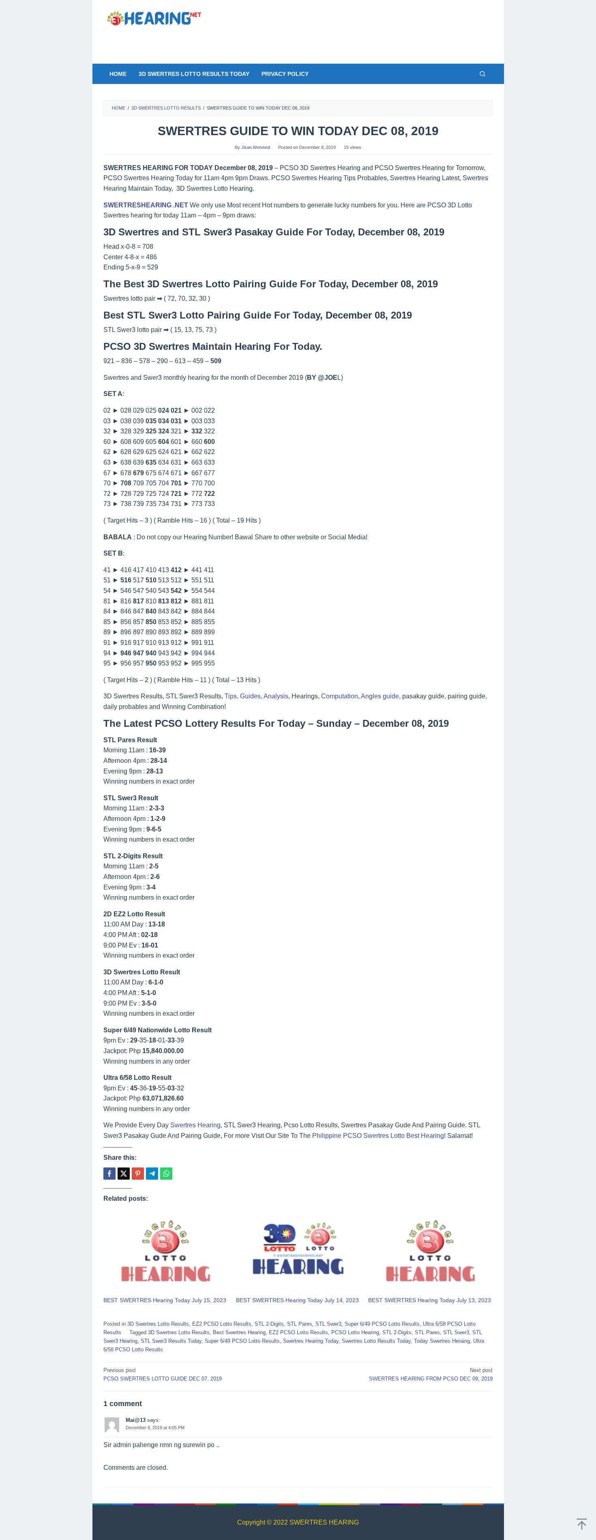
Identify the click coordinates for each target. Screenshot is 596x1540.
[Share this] (109, 1173)
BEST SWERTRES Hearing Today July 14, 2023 (297, 1300)
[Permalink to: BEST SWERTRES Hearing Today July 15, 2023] (165, 1252)
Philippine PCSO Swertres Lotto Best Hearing (378, 1135)
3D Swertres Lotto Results (158, 1324)
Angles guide (380, 696)
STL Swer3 (328, 1324)
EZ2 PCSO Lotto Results (221, 1324)
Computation (339, 696)
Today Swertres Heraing (442, 1341)
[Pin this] (138, 1173)
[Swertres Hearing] (154, 17)
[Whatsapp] (166, 1173)
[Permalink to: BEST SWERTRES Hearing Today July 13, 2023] (430, 1252)
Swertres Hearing (195, 1125)
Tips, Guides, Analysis (256, 696)
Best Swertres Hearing (239, 1332)
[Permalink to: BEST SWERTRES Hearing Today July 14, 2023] (298, 1252)
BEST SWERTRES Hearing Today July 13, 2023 (429, 1300)
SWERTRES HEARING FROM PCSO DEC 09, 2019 (431, 1374)
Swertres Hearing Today (311, 1341)
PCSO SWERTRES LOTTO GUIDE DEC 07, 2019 (162, 1374)
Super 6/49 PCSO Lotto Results (382, 1324)
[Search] (482, 74)
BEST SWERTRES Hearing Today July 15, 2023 (164, 1300)
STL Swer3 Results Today (171, 1341)
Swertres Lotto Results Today (376, 1341)
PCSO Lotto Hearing (355, 1332)
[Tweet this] (124, 1173)
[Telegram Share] (152, 1173)
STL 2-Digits (269, 1324)
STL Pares (299, 1324)
